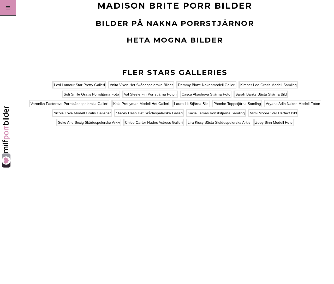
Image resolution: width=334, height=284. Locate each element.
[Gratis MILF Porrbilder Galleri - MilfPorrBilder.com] (8, 142)
